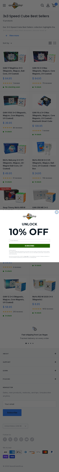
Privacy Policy (26, 256)
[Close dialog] (56, 212)
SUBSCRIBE (29, 246)
